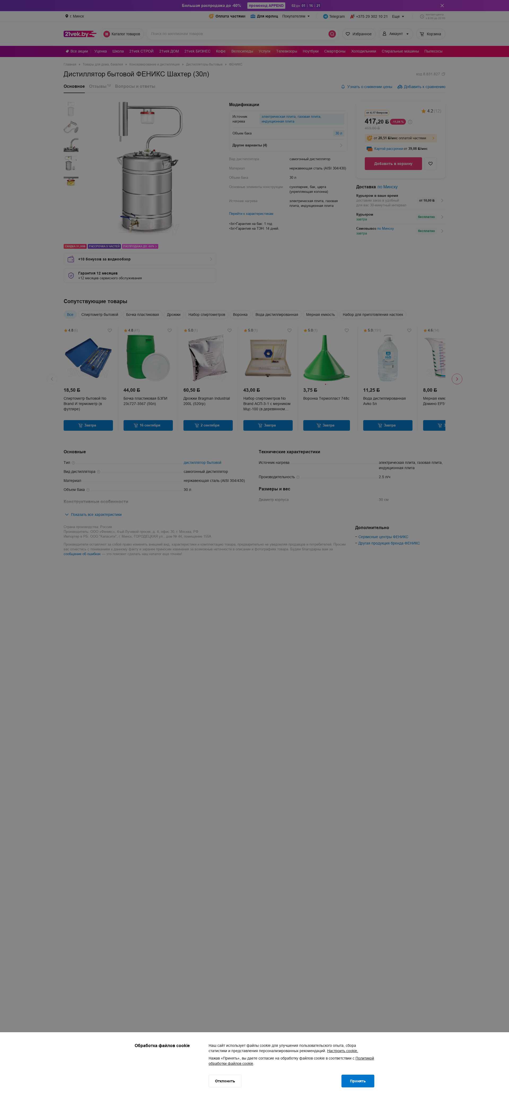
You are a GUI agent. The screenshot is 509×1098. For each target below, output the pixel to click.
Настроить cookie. (342, 1051)
